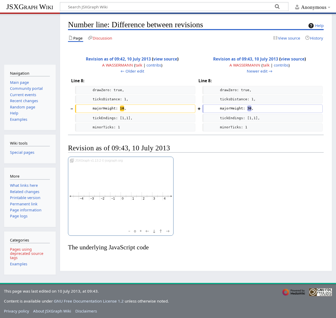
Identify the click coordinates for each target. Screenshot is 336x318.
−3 (92, 198)
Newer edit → (259, 71)
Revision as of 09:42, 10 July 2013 (118, 59)
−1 (113, 198)
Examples (18, 263)
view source (165, 59)
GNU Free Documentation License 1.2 (89, 301)
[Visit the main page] (30, 39)
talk (138, 65)
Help (319, 25)
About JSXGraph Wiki (52, 311)
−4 (81, 198)
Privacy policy (16, 311)
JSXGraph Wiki (29, 7)
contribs (153, 65)
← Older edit (132, 71)
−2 (102, 198)
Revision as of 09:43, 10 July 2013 (245, 59)
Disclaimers (86, 311)
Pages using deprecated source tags (26, 253)
